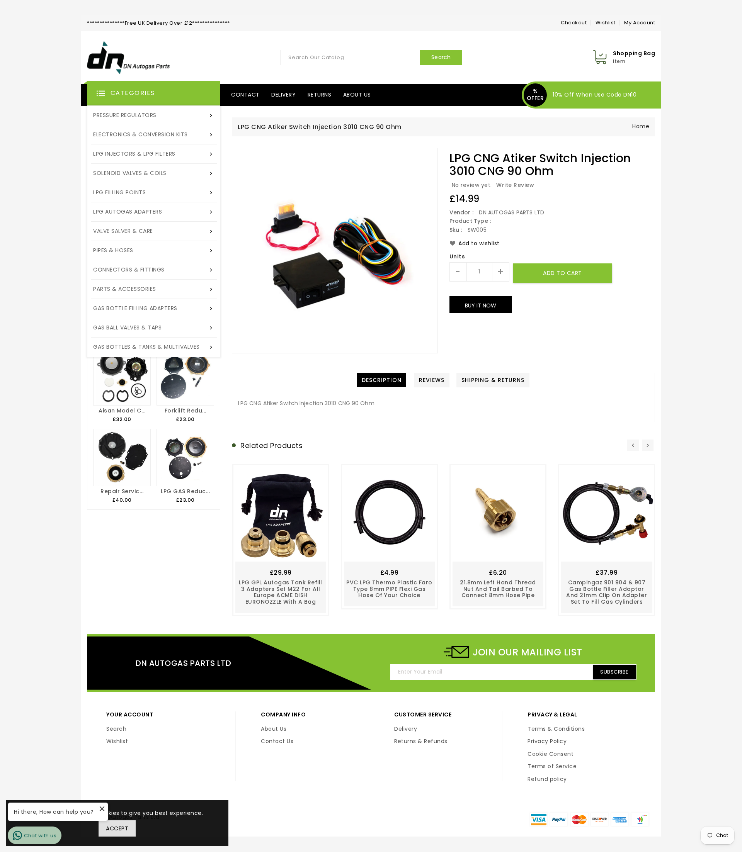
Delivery (405, 729)
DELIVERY (283, 94)
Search (116, 729)
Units (457, 256)
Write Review (515, 185)
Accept (117, 828)
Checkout (574, 22)
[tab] (382, 380)
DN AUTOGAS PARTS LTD (183, 663)
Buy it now (481, 305)
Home (640, 126)
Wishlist (606, 22)
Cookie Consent (551, 754)
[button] (153, 93)
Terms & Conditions (556, 729)
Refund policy (547, 779)
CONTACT (245, 94)
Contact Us (277, 741)
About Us (273, 729)
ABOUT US (357, 94)
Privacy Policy (547, 741)
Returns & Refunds (421, 741)
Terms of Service (552, 766)
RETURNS (320, 94)
